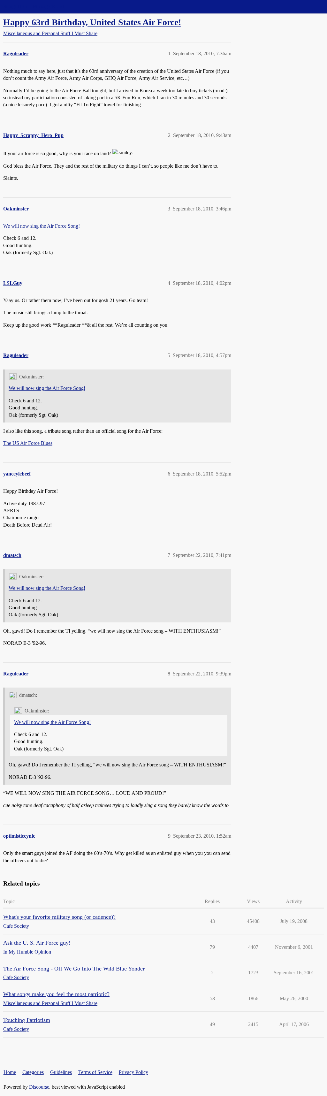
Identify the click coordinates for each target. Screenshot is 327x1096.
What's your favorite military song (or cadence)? (59, 917)
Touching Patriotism (26, 1020)
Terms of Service (95, 1072)
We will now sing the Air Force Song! (41, 226)
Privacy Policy (133, 1072)
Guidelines (61, 1072)
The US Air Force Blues (27, 443)
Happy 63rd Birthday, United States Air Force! (92, 22)
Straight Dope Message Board (33, 6)
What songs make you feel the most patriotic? (56, 994)
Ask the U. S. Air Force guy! (37, 943)
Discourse (39, 1087)
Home (10, 1072)
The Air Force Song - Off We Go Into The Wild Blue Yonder (74, 968)
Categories (33, 1072)
